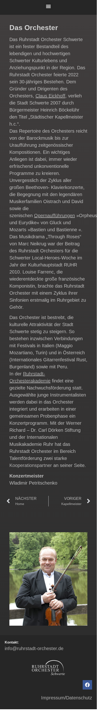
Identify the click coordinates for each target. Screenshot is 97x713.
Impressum (53, 697)
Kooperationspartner (30, 465)
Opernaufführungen (54, 215)
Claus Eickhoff (50, 95)
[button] (48, 6)
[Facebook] (87, 685)
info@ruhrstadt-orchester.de (34, 648)
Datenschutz (79, 697)
